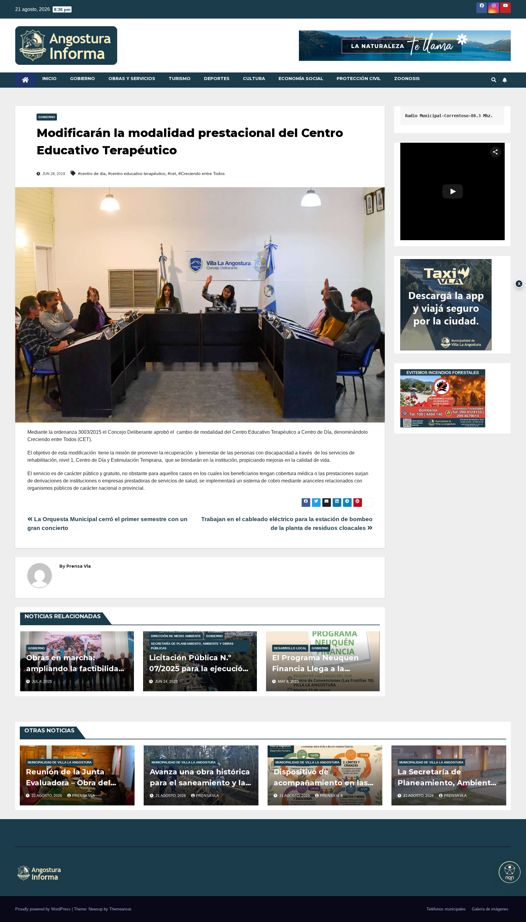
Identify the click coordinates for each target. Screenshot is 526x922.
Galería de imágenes (490, 909)
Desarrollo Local (290, 648)
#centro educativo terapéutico (136, 173)
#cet (172, 173)
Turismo (180, 78)
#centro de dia (92, 173)
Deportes (217, 78)
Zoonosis (407, 78)
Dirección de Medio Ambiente (176, 636)
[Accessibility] (510, 872)
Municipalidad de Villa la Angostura (60, 762)
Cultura (254, 78)
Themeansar (120, 909)
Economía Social (301, 78)
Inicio (49, 78)
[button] (493, 79)
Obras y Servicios (131, 78)
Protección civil (359, 78)
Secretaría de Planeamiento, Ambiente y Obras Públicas (192, 646)
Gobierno (82, 78)
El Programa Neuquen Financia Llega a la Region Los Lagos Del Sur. (322, 668)
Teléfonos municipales (446, 909)
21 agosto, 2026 (47, 796)
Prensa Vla (78, 566)
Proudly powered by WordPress (43, 909)
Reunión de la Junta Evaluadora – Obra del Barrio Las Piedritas (68, 782)
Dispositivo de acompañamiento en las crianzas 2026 (321, 782)
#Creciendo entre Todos (201, 173)
